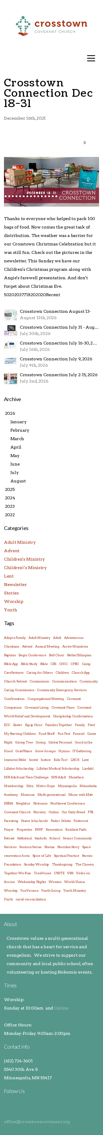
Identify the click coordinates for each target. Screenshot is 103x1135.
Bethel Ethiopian (79, 655)
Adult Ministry (20, 542)
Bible (44, 664)
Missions (27, 795)
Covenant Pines (63, 707)
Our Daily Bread (73, 812)
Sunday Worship (36, 864)
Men (30, 786)
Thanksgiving (62, 864)
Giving (40, 742)
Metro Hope (45, 786)
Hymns (63, 751)
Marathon (76, 777)
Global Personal (60, 742)
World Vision (74, 882)
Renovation (54, 829)
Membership (14, 786)
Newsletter (15, 584)
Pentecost (80, 821)
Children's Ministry (24, 559)
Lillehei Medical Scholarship (57, 768)
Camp (86, 664)
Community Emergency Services (61, 690)
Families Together (58, 725)
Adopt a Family (15, 638)
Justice (46, 760)
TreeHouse (42, 873)
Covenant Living (37, 707)
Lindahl (87, 768)
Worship (13, 601)
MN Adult (58, 777)
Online (54, 812)
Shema (49, 847)
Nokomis (40, 803)
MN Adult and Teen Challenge (26, 777)
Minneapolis (67, 786)
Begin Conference (32, 655)
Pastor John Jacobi (34, 821)
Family (80, 725)
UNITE (59, 873)
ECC (7, 725)
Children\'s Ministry (25, 567)
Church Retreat (15, 681)
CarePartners (14, 673)
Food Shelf (47, 734)
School (54, 838)
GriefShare (23, 751)
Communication (64, 681)
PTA (90, 812)
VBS (70, 873)
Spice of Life (41, 856)
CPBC (75, 664)
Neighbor (23, 803)
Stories (11, 593)
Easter (17, 725)
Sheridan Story (68, 847)
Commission (39, 681)
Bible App (11, 664)
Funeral (79, 734)
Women (55, 882)
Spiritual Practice (66, 856)
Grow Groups (45, 751)
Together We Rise (17, 873)
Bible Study (29, 664)
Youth (10, 609)
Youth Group (50, 890)
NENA (8, 803)
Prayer (9, 829)
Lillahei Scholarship (19, 768)
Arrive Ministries (75, 646)
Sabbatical (24, 838)
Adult (57, 638)
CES (53, 664)
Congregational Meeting (45, 699)
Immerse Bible (15, 760)
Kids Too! (61, 760)
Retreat (9, 838)
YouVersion (29, 890)
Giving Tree (24, 742)
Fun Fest (64, 734)
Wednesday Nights (32, 882)
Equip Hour (34, 725)
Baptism (10, 655)
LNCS (75, 760)
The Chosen (84, 864)
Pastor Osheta (61, 821)
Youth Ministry (74, 890)
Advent (12, 550)
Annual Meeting (47, 646)
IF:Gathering (81, 751)
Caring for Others (39, 673)
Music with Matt (80, 795)
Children (62, 673)
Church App (81, 673)
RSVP (39, 829)
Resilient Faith (75, 829)
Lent (9, 576)
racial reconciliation (31, 899)
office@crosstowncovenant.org (37, 1121)
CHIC (63, 664)
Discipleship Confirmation (73, 716)
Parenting (11, 821)
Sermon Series (30, 847)
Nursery (39, 812)
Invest (33, 760)
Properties (24, 829)
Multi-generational (51, 795)
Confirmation (14, 699)
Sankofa (41, 838)
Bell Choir (56, 655)
